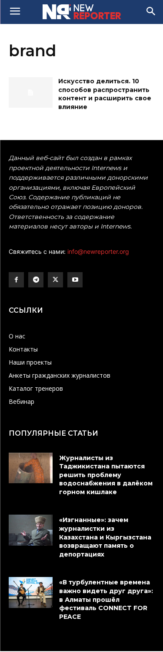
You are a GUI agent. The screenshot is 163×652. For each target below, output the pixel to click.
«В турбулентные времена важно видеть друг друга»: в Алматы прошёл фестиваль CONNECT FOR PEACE (106, 599)
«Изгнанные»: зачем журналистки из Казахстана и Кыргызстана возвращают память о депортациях (105, 537)
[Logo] (81, 11)
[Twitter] (55, 279)
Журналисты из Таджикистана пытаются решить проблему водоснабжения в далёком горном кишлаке (106, 475)
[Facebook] (16, 279)
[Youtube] (75, 279)
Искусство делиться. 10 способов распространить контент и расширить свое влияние (104, 94)
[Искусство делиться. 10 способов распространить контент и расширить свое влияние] (31, 92)
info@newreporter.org (98, 251)
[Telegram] (35, 279)
